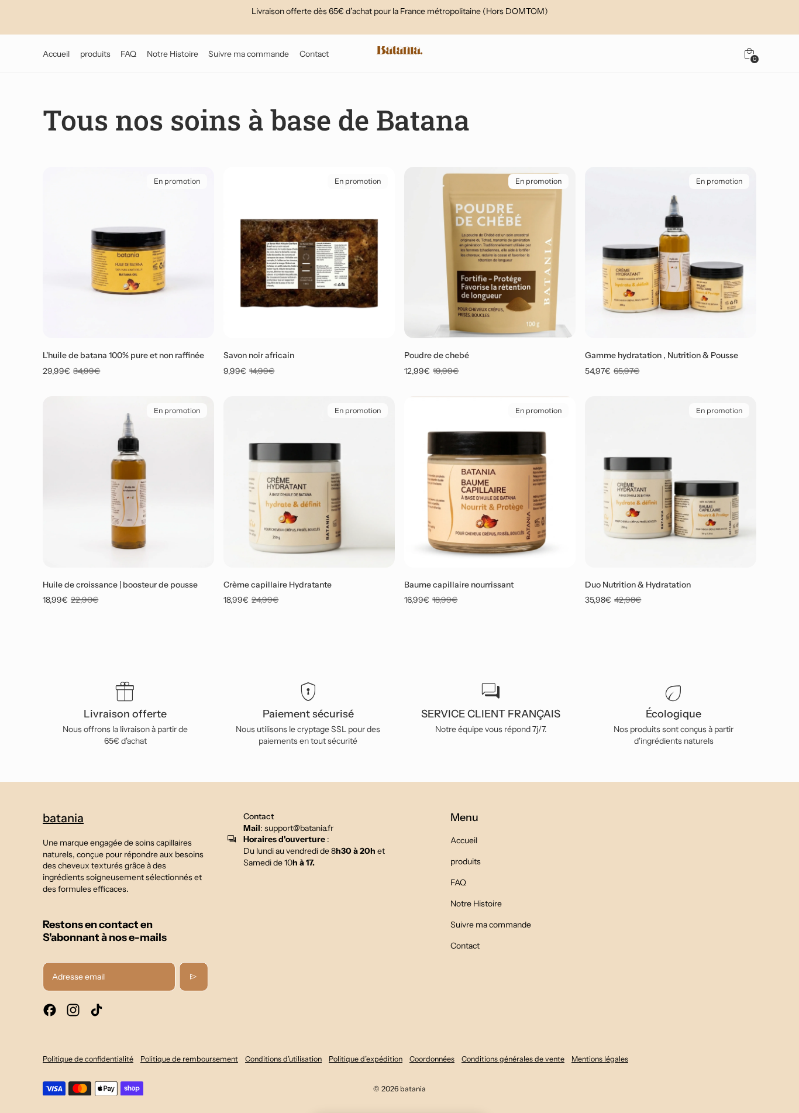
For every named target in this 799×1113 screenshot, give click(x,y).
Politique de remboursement (189, 1058)
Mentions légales (599, 1058)
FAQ (458, 882)
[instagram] (73, 1010)
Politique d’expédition (365, 1058)
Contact (465, 945)
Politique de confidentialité (88, 1058)
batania (413, 1088)
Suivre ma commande (490, 924)
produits (465, 861)
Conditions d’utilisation (283, 1058)
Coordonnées (431, 1058)
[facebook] (50, 1010)
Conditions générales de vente (513, 1058)
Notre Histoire (476, 903)
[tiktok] (96, 1010)
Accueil (463, 840)
